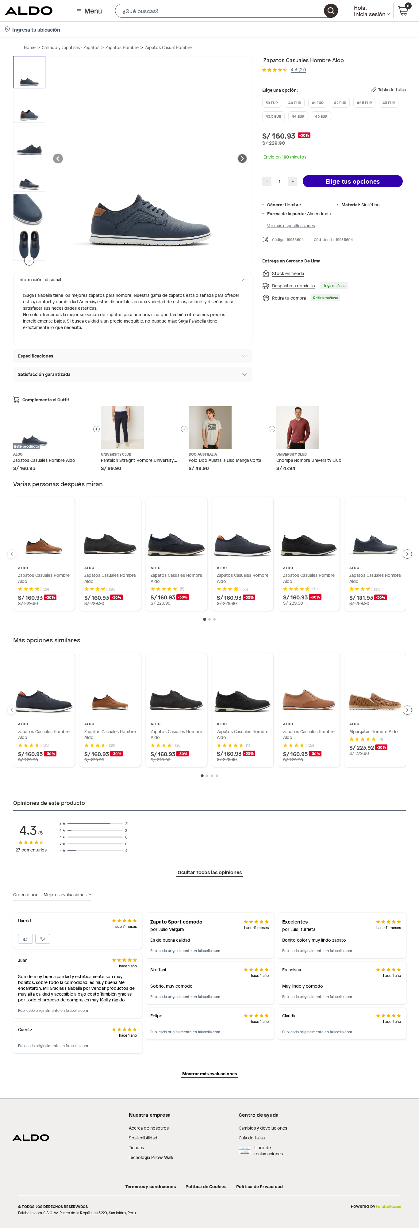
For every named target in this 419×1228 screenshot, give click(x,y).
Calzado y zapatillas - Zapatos (70, 47)
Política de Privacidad (259, 1186)
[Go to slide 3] (214, 619)
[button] (226, 10)
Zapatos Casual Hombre (168, 47)
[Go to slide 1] (204, 619)
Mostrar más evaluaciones (209, 1073)
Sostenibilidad (143, 1138)
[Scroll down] (29, 261)
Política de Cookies (206, 1186)
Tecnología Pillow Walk (151, 1157)
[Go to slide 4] (217, 776)
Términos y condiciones (150, 1186)
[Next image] (242, 158)
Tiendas (136, 1147)
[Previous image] (58, 158)
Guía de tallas (252, 1138)
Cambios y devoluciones (263, 1128)
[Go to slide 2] (209, 619)
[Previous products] (11, 554)
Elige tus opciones (353, 181)
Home (30, 47)
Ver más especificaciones (291, 225)
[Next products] (407, 554)
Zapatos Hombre (122, 47)
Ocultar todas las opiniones (210, 872)
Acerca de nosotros (149, 1128)
